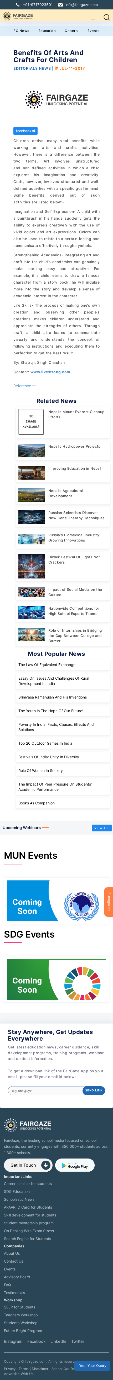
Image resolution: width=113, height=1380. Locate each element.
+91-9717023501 (38, 4)
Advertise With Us (19, 1374)
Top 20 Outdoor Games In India (45, 743)
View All (101, 828)
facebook (24, 131)
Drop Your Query (92, 1365)
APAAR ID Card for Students (28, 1207)
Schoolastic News (19, 1199)
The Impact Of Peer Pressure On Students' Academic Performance (55, 787)
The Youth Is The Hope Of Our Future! (50, 710)
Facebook (36, 1341)
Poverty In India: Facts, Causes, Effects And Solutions (56, 727)
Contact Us (13, 1261)
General (72, 31)
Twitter (77, 1341)
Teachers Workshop (21, 1315)
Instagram (13, 1341)
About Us (12, 1253)
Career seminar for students (28, 1183)
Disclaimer (40, 1369)
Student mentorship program (29, 1223)
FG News (21, 31)
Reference (22, 385)
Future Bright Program (23, 1330)
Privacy (10, 1369)
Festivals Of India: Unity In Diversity (48, 757)
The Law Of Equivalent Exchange (46, 664)
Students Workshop (21, 1323)
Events (94, 31)
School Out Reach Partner (73, 1369)
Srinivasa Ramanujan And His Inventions (52, 697)
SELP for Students (19, 1307)
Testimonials (14, 1292)
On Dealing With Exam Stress (29, 1231)
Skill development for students (30, 1215)
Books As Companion (36, 803)
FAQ (7, 1284)
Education (47, 31)
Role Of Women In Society (40, 770)
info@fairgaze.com (81, 4)
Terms (24, 1369)
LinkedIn (58, 1341)
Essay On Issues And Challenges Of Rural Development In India (53, 681)
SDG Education (17, 1191)
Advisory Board (17, 1277)
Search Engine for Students (27, 1238)
